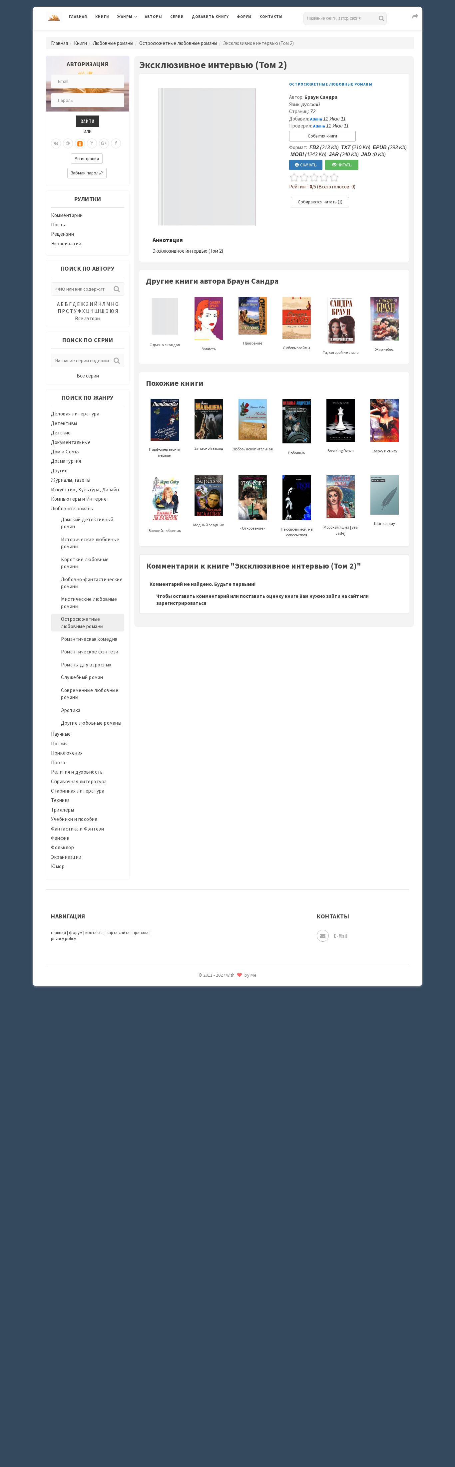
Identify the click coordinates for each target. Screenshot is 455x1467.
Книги (102, 16)
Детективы (64, 423)
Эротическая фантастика (222, 1165)
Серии (177, 16)
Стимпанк (204, 1031)
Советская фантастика (219, 986)
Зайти (88, 121)
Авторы (153, 16)
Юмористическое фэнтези (223, 1210)
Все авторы (87, 318)
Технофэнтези (209, 1061)
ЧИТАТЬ (344, 165)
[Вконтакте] (56, 143)
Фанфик (60, 838)
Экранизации (66, 243)
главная (58, 932)
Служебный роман (82, 677)
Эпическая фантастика (219, 1135)
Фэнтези (202, 1105)
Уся (197, 1091)
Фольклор (62, 847)
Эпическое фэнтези (215, 1150)
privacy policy (63, 938)
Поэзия (59, 743)
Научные (61, 734)
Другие (59, 470)
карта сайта (118, 932)
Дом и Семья (65, 451)
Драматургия (66, 461)
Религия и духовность (77, 772)
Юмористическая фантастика (227, 1195)
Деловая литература (216, 34)
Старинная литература (77, 791)
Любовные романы (113, 43)
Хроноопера (206, 1120)
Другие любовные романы (91, 723)
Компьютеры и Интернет (80, 499)
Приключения (67, 753)
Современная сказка (216, 1001)
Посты (58, 224)
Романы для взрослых (86, 664)
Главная (78, 16)
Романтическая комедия (89, 639)
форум (75, 932)
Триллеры (62, 810)
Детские (61, 432)
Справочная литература (79, 781)
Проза (58, 762)
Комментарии (67, 215)
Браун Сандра (320, 97)
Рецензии (62, 234)
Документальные (71, 442)
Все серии (88, 375)
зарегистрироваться (181, 603)
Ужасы (200, 1076)
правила (141, 932)
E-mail (340, 935)
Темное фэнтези (211, 1046)
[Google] (104, 143)
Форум (244, 16)
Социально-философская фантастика (236, 1016)
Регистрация (87, 158)
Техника (60, 800)
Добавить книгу (210, 16)
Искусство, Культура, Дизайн (85, 489)
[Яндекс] (92, 143)
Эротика (71, 710)
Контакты (271, 16)
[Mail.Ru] (68, 143)
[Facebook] (116, 143)
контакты (94, 932)
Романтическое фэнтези (90, 651)
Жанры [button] (125, 16)
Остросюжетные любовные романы (178, 43)
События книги (322, 136)
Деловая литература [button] (141, 34)
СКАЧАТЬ (308, 165)
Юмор (58, 866)
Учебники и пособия (74, 819)
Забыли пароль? (87, 173)
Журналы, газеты (71, 480)
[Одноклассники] (80, 143)
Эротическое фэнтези (218, 1180)
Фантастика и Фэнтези (77, 829)
